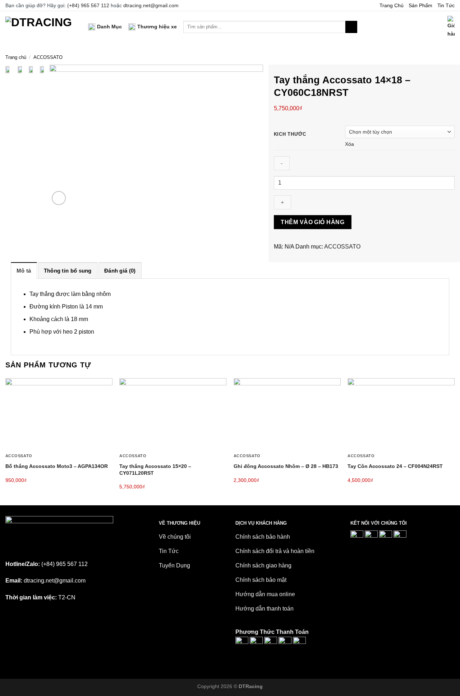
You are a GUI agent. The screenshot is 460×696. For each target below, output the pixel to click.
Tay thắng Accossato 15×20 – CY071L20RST (155, 469)
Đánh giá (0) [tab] (120, 271)
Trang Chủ (392, 5)
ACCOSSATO (48, 57)
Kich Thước (290, 134)
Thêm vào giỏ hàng (312, 222)
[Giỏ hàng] (451, 27)
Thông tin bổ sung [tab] (68, 271)
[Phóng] (59, 198)
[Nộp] (351, 27)
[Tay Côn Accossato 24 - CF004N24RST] (401, 414)
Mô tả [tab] (24, 271)
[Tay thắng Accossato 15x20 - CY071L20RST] (172, 414)
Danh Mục (109, 26)
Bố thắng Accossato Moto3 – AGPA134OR (56, 466)
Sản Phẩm (420, 5)
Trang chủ (15, 57)
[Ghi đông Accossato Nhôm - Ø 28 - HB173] (287, 414)
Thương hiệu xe (157, 26)
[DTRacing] (41, 27)
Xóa (349, 144)
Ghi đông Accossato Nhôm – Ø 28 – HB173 (286, 466)
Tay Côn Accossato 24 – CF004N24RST (395, 466)
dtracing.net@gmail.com (151, 5)
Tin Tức (446, 5)
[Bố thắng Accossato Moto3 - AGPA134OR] (58, 414)
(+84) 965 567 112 (88, 5)
